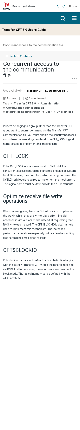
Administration (50, 103)
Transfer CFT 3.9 (25, 103)
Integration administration (23, 111)
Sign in (72, 6)
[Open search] (62, 18)
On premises (65, 111)
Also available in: (13, 90)
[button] (40, 56)
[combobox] (47, 91)
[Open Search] (58, 6)
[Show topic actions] (74, 78)
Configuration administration (25, 107)
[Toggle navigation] (74, 18)
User (48, 111)
